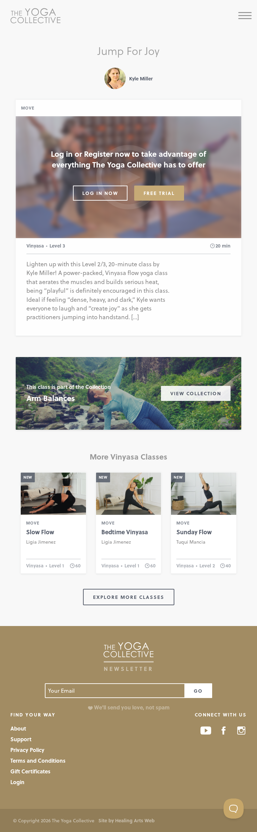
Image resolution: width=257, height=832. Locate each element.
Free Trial (159, 193)
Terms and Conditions (38, 760)
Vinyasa (35, 245)
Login (17, 782)
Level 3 (57, 245)
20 (218, 245)
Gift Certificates (30, 771)
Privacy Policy (27, 750)
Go (198, 690)
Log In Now (100, 193)
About (18, 728)
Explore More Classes (128, 597)
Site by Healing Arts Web (126, 820)
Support (20, 739)
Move (27, 108)
